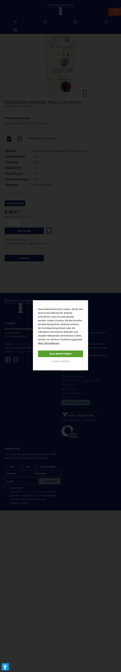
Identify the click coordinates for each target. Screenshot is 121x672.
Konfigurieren (60, 361)
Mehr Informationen (48, 343)
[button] (5, 666)
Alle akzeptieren (60, 353)
